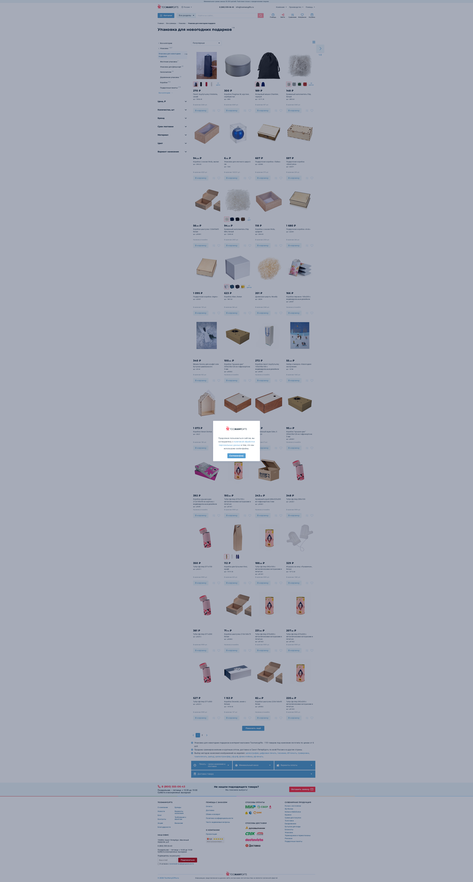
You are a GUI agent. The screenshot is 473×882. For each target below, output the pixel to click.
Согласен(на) (236, 456)
